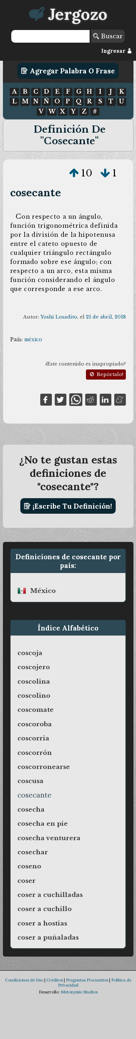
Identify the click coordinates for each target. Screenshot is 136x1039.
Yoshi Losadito (59, 317)
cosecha (31, 809)
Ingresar (114, 51)
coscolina (33, 681)
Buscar (111, 36)
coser (26, 881)
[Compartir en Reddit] (91, 399)
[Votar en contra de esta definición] (105, 173)
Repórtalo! (109, 374)
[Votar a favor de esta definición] (74, 173)
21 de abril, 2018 (106, 317)
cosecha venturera (49, 838)
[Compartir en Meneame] (120, 399)
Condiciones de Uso (24, 980)
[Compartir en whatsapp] (75, 399)
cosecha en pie (42, 824)
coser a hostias (42, 923)
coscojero (33, 667)
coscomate (35, 710)
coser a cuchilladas (50, 895)
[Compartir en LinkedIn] (105, 399)
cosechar (32, 852)
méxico (33, 339)
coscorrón (34, 753)
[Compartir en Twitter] (60, 399)
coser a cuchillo (44, 909)
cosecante (35, 192)
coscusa (30, 781)
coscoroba (34, 724)
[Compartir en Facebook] (46, 399)
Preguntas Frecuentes (87, 980)
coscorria (33, 738)
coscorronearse (43, 767)
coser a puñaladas (48, 937)
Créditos (54, 980)
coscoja (29, 653)
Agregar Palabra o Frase (71, 71)
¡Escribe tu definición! (71, 506)
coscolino (33, 696)
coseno (29, 866)
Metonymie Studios (79, 992)
